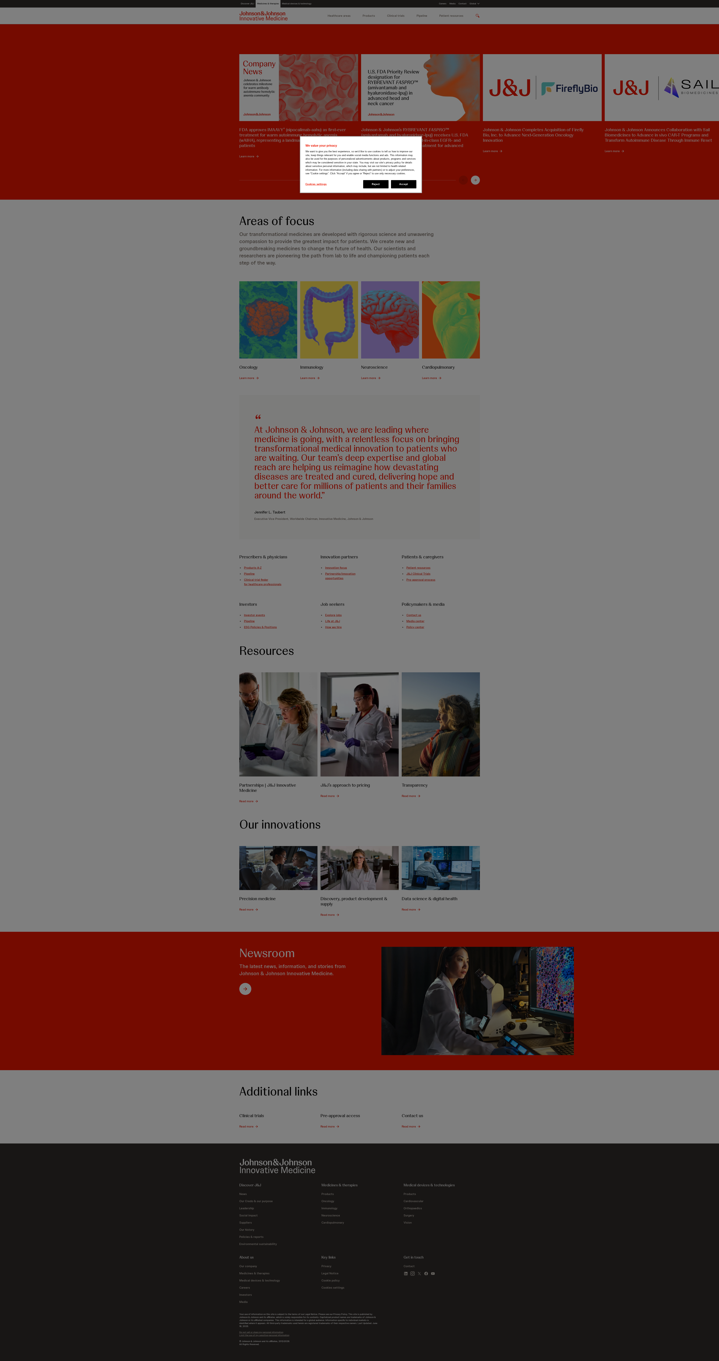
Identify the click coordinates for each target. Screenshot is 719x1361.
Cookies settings (316, 184)
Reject (376, 184)
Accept (403, 184)
